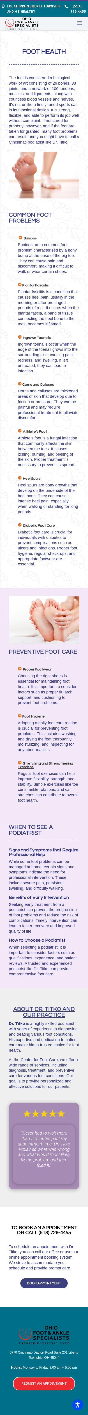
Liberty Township (45, 6)
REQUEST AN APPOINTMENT (44, 1383)
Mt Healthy (24, 12)
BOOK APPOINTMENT (44, 1283)
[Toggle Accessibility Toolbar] (77, 1405)
